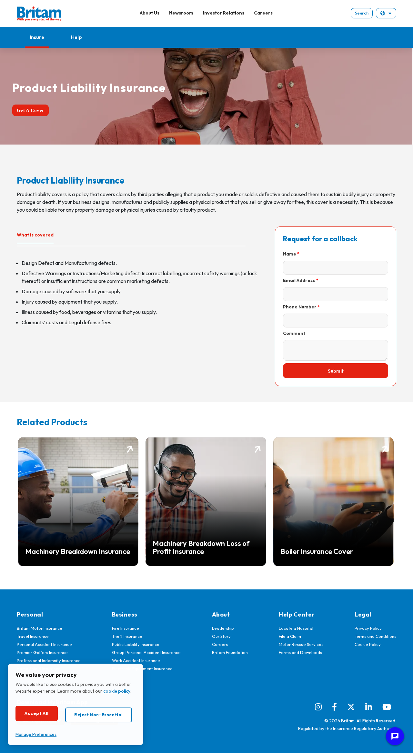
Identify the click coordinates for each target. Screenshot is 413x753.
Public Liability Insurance (135, 644)
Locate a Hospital (296, 628)
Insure (37, 37)
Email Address (299, 280)
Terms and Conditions (375, 636)
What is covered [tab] (35, 235)
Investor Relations (223, 13)
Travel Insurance (33, 636)
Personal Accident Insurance (44, 644)
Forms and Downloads (300, 652)
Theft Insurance (127, 636)
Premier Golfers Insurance (42, 652)
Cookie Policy (368, 644)
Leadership (223, 628)
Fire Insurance (125, 628)
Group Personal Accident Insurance (146, 652)
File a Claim (290, 636)
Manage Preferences (35, 734)
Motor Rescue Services (301, 644)
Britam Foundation (230, 652)
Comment (294, 333)
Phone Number (300, 307)
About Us (149, 13)
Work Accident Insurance (136, 660)
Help (76, 37)
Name (289, 254)
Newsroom (181, 13)
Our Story (221, 636)
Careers (263, 13)
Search (361, 13)
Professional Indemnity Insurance (49, 660)
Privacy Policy (368, 628)
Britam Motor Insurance (39, 628)
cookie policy (116, 691)
